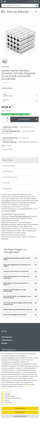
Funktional (8, 402)
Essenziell (8, 392)
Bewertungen (7, 188)
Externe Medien (10, 396)
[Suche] (37, 5)
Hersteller (6, 183)
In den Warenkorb (24, 119)
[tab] (20, 160)
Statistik (7, 394)
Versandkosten (6, 340)
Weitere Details (8, 171)
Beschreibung (7, 160)
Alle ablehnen (20, 412)
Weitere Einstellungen (9, 404)
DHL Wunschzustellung (13, 398)
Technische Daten (9, 166)
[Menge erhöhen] (7, 118)
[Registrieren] (5, 1)
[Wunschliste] (30, 1)
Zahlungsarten (6, 337)
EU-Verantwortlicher (10, 177)
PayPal (7, 400)
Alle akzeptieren (20, 408)
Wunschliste (7, 146)
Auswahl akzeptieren (20, 416)
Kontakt (4, 343)
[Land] (27, 1)
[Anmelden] (2, 1)
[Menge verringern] (7, 120)
